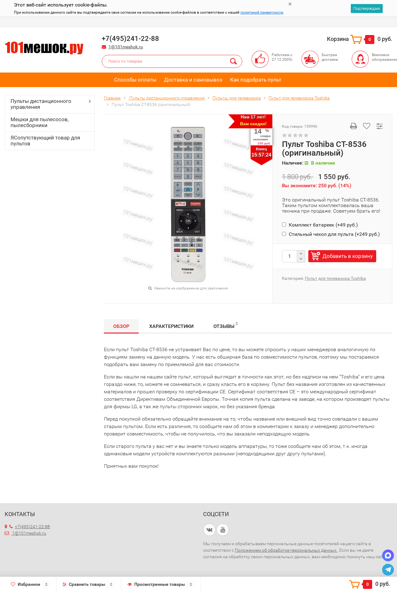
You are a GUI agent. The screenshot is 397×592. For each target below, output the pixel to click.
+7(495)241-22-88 (32, 526)
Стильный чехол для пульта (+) (334, 234)
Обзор (121, 326)
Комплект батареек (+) (323, 225)
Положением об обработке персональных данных (286, 550)
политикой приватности (261, 12)
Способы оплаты (135, 80)
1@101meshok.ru (126, 46)
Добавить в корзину (348, 256)
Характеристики (171, 326)
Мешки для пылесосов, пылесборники (40, 122)
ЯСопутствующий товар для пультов (45, 141)
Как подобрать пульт (255, 80)
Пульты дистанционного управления (41, 104)
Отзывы (225, 325)
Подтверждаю (366, 8)
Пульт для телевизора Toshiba (335, 278)
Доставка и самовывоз (193, 80)
